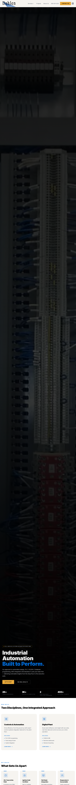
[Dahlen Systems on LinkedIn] (73, 3)
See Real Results (22, 682)
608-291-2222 (55, 3)
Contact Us (65, 3)
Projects (38, 3)
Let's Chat (8, 682)
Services (30, 3)
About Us (46, 3)
